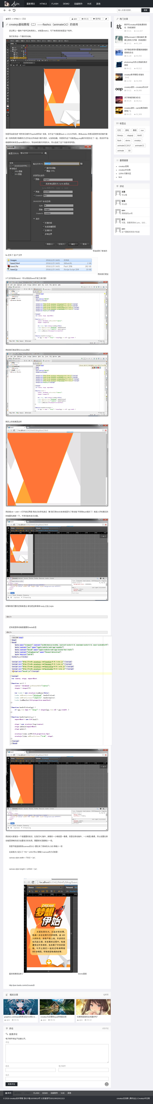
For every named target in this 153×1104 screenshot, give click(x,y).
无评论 (98, 19)
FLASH (55, 4)
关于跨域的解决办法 (132, 98)
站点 (7, 1075)
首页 (9, 19)
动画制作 (78, 4)
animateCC (139, 146)
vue (142, 130)
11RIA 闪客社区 (125, 174)
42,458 (139, 81)
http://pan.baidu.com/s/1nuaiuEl (22, 985)
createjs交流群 (122, 1098)
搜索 (145, 10)
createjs (137, 141)
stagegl (130, 135)
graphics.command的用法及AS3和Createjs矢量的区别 (26, 1017)
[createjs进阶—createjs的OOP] (119, 89)
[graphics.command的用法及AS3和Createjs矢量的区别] (20, 1007)
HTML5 (43, 4)
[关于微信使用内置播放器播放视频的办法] (119, 52)
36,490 (139, 90)
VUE (89, 4)
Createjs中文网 (143, 1098)
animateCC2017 (124, 146)
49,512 (139, 68)
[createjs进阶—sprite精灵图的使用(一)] (119, 110)
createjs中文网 (124, 170)
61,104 (139, 43)
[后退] (4, 10)
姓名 (7, 1066)
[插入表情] (106, 1084)
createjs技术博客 (12, 3)
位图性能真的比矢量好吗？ (87, 1017)
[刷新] (14, 10)
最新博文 (31, 4)
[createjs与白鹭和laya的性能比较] (57, 1007)
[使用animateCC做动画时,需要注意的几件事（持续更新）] (119, 39)
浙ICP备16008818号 (32, 1098)
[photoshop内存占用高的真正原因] (119, 64)
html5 (139, 135)
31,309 (139, 114)
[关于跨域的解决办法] (119, 100)
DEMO (66, 4)
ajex (75, 19)
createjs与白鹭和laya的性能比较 (53, 1017)
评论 (7, 1042)
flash (119, 141)
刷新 (107, 995)
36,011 (139, 101)
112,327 (139, 31)
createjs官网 (124, 166)
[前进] (9, 10)
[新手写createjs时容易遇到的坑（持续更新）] (119, 27)
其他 (98, 4)
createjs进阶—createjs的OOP (136, 87)
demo (128, 141)
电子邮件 (62, 1066)
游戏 (127, 130)
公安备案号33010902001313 (53, 1098)
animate (120, 151)
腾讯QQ (133, 1098)
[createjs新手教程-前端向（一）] (119, 77)
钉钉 (119, 130)
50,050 (139, 56)
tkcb (120, 177)
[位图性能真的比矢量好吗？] (93, 1007)
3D (129, 151)
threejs (120, 135)
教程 (135, 130)
